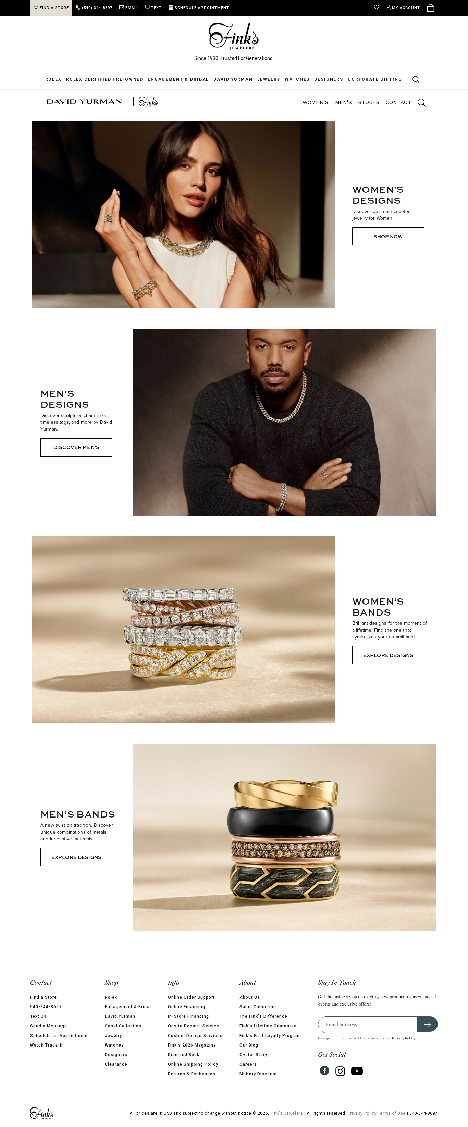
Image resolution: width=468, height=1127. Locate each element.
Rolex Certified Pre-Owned (99, 79)
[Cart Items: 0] (441, 8)
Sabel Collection (118, 1026)
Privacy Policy (413, 1038)
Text (146, 7)
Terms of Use (402, 1113)
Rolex (48, 79)
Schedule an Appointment (49, 1035)
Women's (315, 102)
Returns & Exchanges (191, 1074)
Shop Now (388, 236)
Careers (253, 1064)
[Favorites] (388, 8)
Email (121, 7)
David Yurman (227, 79)
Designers (323, 79)
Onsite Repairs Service (193, 1026)
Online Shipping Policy (193, 1064)
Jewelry (263, 79)
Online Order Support (191, 997)
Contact (398, 102)
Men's (343, 102)
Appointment (191, 7)
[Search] (406, 79)
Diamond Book (183, 1054)
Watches (292, 79)
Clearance (111, 1064)
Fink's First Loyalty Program (275, 1035)
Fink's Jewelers (297, 1113)
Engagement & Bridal (173, 79)
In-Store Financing (188, 1016)
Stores (368, 102)
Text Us (28, 1016)
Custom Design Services (195, 1035)
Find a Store (33, 997)
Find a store (44, 7)
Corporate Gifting (370, 79)
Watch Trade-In (37, 1045)
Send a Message (38, 1026)
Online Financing (186, 1006)
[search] (418, 104)
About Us (255, 997)
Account (416, 7)
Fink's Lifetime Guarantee (273, 1026)
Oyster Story (258, 1054)
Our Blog (254, 1045)
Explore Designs (388, 655)
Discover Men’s (76, 447)
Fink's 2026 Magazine (192, 1045)
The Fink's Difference (269, 1016)
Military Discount (263, 1074)
